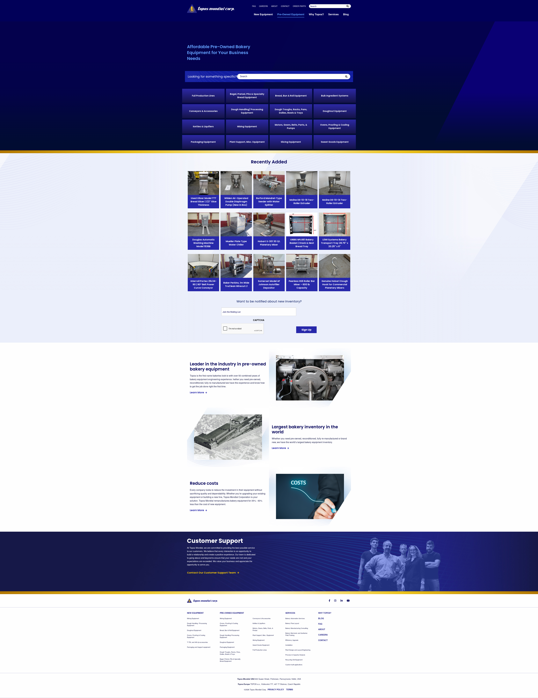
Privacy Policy (276, 689)
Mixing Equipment (193, 618)
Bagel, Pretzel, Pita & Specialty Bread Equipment (230, 660)
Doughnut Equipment (194, 630)
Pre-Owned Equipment (232, 613)
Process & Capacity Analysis (295, 655)
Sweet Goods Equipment (261, 645)
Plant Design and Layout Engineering (297, 650)
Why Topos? (324, 613)
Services (290, 613)
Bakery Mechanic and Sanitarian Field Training (296, 634)
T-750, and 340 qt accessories (197, 642)
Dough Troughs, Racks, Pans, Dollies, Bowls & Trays (230, 653)
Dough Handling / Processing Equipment (197, 624)
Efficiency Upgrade (291, 640)
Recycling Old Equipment (293, 660)
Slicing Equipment (259, 640)
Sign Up (306, 329)
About (274, 6)
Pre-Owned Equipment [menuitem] (290, 14)
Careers (263, 6)
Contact (285, 6)
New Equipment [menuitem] (263, 14)
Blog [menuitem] (346, 14)
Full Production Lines (260, 650)
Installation (289, 645)
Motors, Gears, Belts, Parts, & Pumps (263, 629)
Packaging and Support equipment (198, 647)
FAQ (254, 6)
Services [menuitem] (333, 14)
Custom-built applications (293, 665)
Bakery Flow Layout (292, 623)
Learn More (197, 392)
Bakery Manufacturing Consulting (296, 628)
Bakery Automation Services (295, 618)
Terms (289, 689)
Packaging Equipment (227, 647)
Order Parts (299, 6)
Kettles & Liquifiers (259, 623)
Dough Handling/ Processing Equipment (229, 636)
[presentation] (242, 328)
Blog (321, 618)
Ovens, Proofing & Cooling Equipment (196, 636)
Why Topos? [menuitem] (316, 14)
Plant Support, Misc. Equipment (263, 635)
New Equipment (195, 613)
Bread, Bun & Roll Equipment (229, 630)
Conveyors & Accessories (262, 618)
